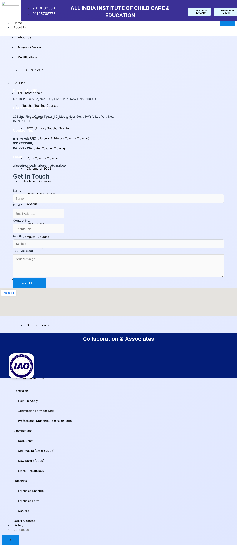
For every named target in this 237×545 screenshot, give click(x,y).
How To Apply (28, 401)
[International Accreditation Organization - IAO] (21, 366)
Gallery (18, 525)
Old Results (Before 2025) (36, 451)
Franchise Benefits (31, 491)
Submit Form (29, 283)
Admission (21, 391)
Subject (18, 235)
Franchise (20, 481)
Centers (23, 511)
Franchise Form (28, 501)
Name (17, 190)
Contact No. (21, 220)
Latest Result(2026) (32, 471)
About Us (20, 27)
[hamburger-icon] (227, 23)
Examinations (23, 431)
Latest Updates (24, 521)
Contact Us (21, 529)
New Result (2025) (31, 461)
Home (18, 23)
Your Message (23, 250)
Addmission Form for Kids (36, 411)
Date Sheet (26, 441)
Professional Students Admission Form (45, 421)
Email (17, 205)
